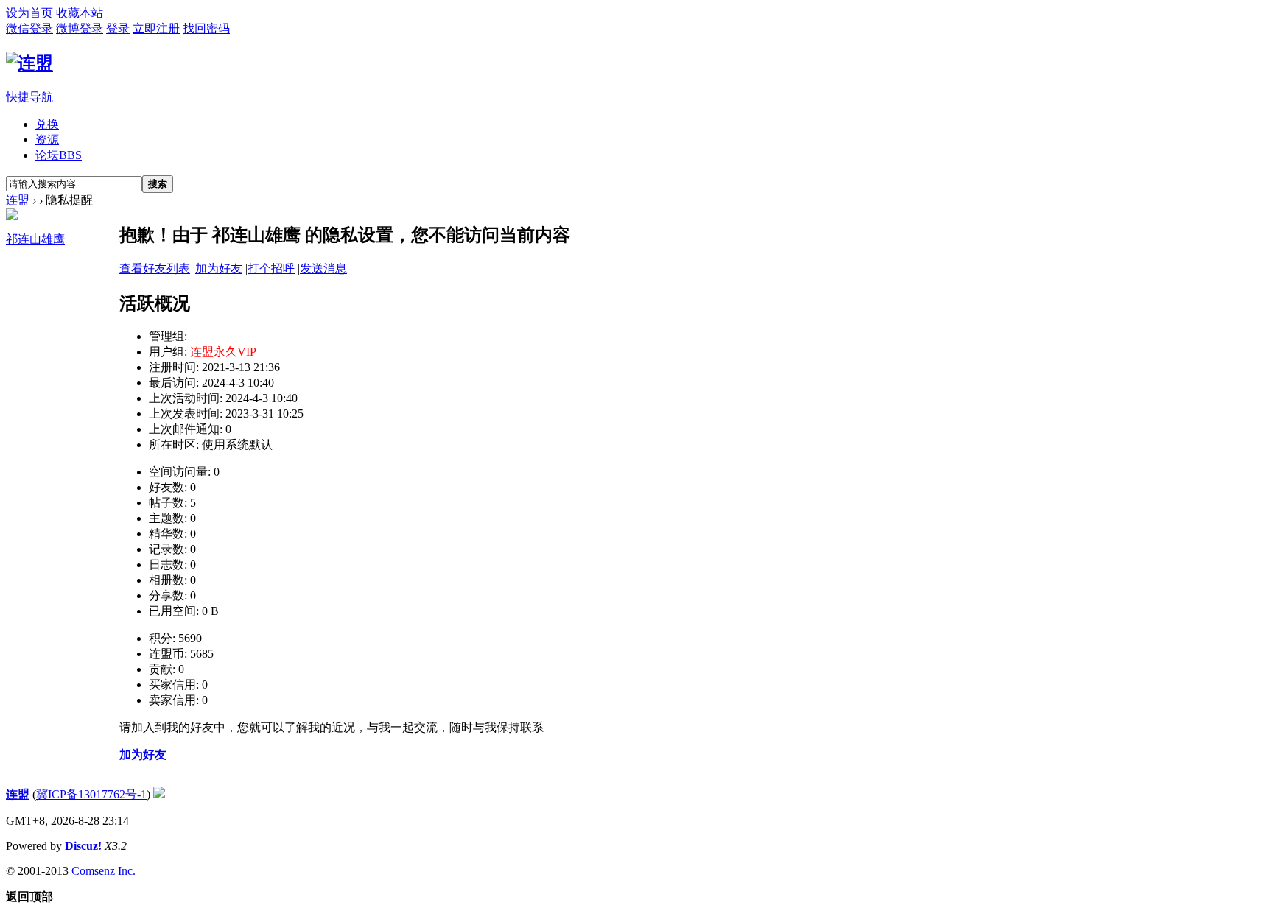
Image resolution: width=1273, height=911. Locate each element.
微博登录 (79, 28)
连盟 (17, 200)
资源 (47, 139)
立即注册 (156, 28)
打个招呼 (271, 268)
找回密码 (206, 28)
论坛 (58, 155)
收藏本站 (79, 13)
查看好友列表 (154, 268)
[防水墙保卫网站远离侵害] (159, 794)
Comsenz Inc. (103, 871)
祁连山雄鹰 (35, 239)
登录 (118, 28)
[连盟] (29, 63)
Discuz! (83, 846)
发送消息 (323, 268)
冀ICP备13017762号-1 (91, 794)
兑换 (47, 124)
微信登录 (29, 28)
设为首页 (29, 13)
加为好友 (218, 268)
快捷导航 (29, 97)
